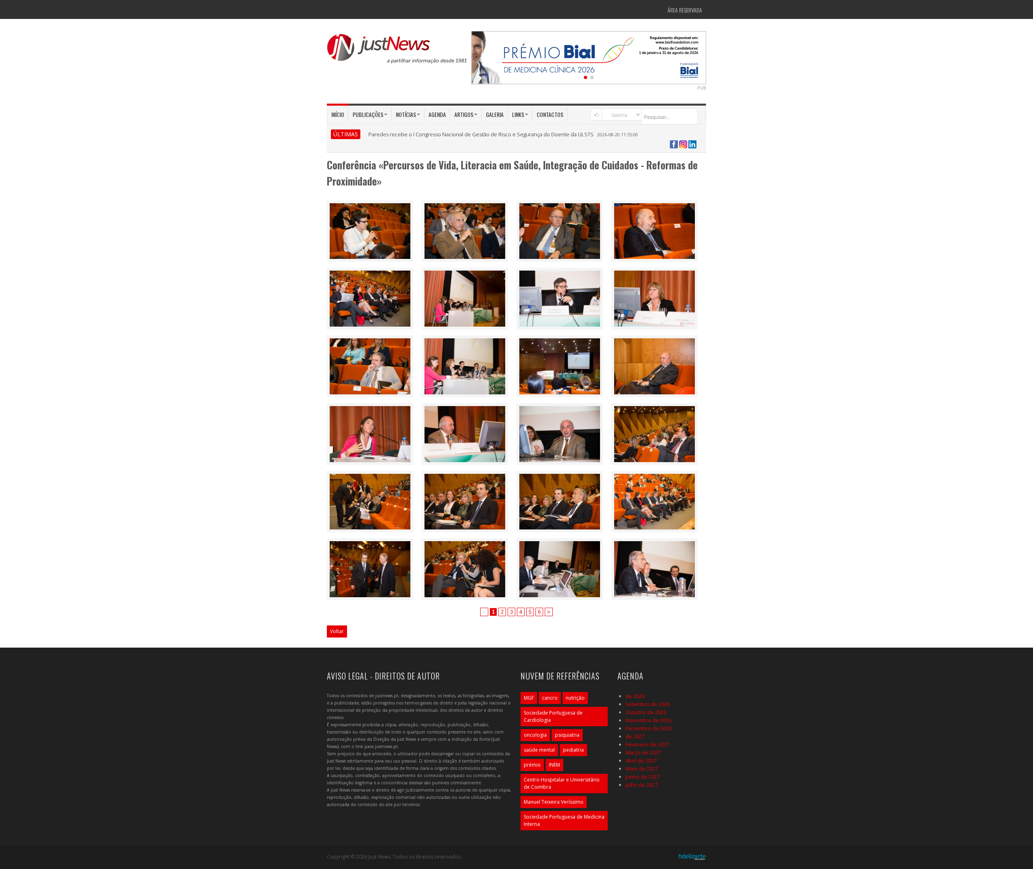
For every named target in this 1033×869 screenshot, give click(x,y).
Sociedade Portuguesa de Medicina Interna (564, 820)
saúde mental (539, 749)
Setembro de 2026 (647, 704)
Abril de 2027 (641, 760)
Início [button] (337, 114)
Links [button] (518, 114)
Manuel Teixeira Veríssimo (553, 801)
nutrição (575, 697)
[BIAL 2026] (589, 56)
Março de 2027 (643, 752)
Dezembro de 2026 (648, 728)
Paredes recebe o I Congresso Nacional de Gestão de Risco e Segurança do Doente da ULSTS (481, 134)
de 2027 (634, 736)
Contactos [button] (550, 114)
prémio (532, 764)
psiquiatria (567, 734)
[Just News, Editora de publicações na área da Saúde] (397, 51)
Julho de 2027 (641, 784)
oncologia (535, 734)
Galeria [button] (495, 114)
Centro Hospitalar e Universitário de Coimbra (562, 783)
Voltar (337, 631)
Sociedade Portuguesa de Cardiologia (553, 716)
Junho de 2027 (642, 776)
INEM (554, 764)
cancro (550, 697)
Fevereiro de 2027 (647, 744)
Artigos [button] (463, 114)
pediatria (573, 749)
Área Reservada (684, 10)
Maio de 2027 (641, 768)
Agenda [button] (437, 114)
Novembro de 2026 (648, 720)
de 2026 (634, 696)
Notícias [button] (406, 114)
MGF (529, 697)
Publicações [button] (368, 114)
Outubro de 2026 (645, 712)
